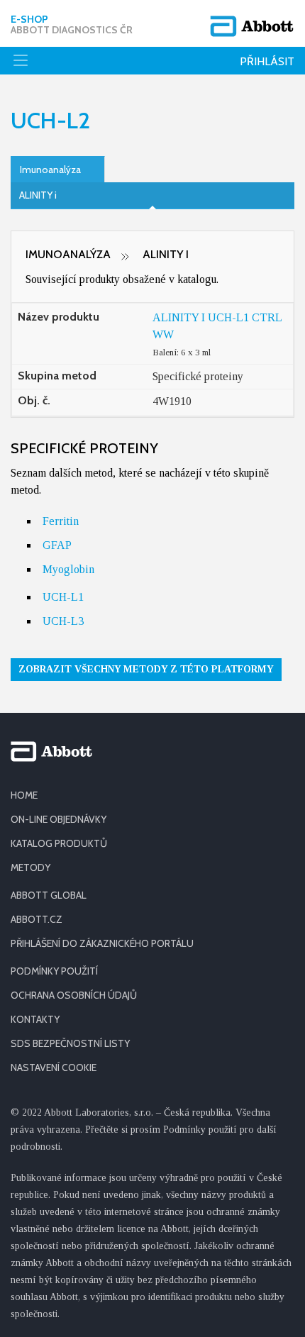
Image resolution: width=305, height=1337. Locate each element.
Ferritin (61, 521)
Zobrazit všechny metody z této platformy (146, 669)
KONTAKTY (35, 1019)
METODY (30, 867)
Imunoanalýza (50, 169)
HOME (24, 795)
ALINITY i (38, 195)
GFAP (57, 545)
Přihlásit (267, 61)
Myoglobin (68, 569)
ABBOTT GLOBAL (49, 895)
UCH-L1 (63, 597)
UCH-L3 (63, 621)
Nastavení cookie (53, 1067)
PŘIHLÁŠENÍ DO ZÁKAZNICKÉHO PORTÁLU (102, 943)
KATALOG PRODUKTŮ (59, 843)
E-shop (72, 24)
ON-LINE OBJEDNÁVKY (58, 819)
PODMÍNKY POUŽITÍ (54, 971)
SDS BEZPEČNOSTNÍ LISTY (70, 1043)
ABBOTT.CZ (36, 919)
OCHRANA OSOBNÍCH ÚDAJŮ (74, 995)
